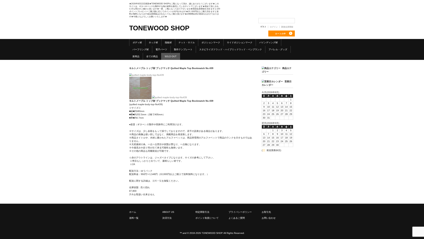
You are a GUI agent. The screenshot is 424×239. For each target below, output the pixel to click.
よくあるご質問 (237, 218)
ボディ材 (137, 42)
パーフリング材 (140, 49)
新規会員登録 (287, 27)
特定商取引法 (202, 212)
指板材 (168, 42)
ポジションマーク (211, 42)
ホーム (132, 212)
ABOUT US (168, 212)
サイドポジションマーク (239, 42)
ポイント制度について (207, 218)
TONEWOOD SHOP (159, 28)
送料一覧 (157, 180)
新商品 (135, 56)
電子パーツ (161, 49)
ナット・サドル (187, 42)
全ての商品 (152, 56)
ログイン (274, 27)
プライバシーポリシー (240, 212)
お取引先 (266, 212)
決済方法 (167, 218)
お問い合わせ (269, 218)
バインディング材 (268, 42)
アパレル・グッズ (278, 49)
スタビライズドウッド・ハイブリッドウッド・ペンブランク (230, 49)
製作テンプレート (183, 49)
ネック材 (153, 42)
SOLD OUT (171, 56)
